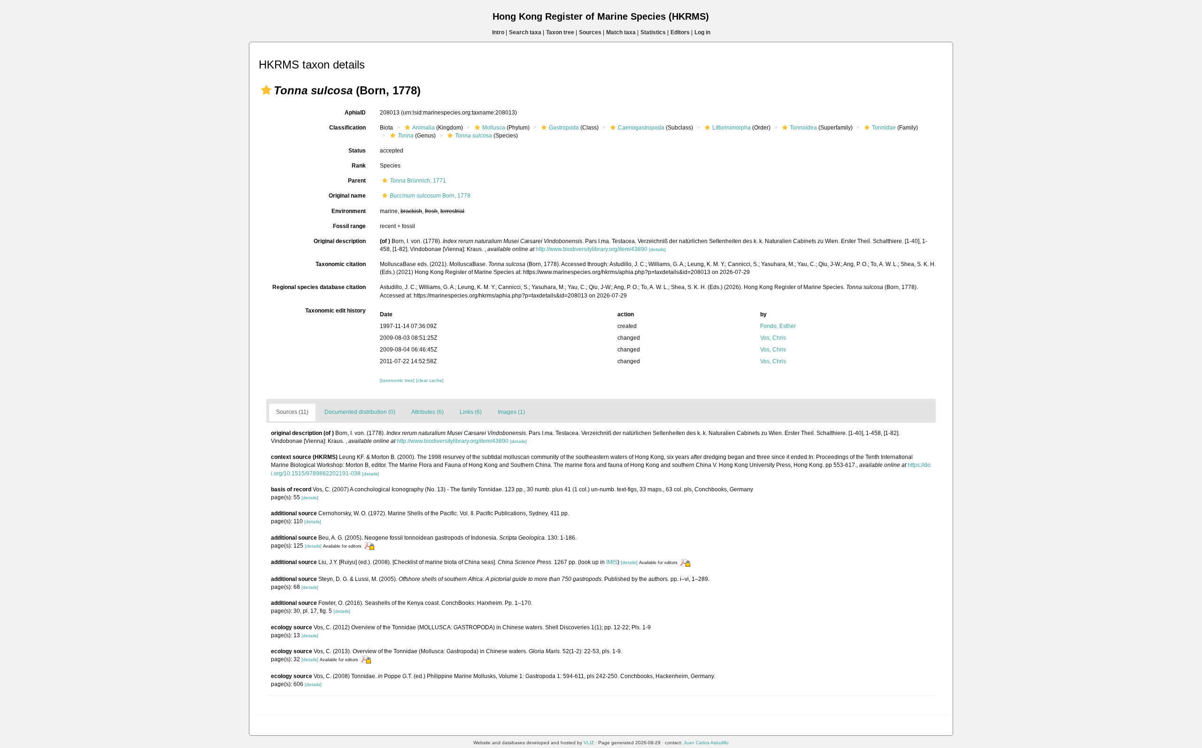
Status (357, 150)
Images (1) (511, 412)
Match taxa (621, 32)
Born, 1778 (430, 195)
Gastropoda (564, 127)
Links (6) (471, 412)
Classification (347, 127)
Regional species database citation (319, 287)
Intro (498, 32)
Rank (359, 165)
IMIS (611, 562)
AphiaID (355, 112)
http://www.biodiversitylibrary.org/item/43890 (591, 249)
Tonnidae (884, 127)
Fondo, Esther (778, 326)
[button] (266, 90)
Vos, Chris (773, 338)
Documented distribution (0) (359, 412)
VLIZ (589, 742)
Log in (702, 32)
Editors (680, 32)
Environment (348, 211)
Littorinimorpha (731, 127)
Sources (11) (292, 412)
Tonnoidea (803, 127)
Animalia (423, 127)
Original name (347, 195)
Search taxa (525, 32)
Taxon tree (560, 32)
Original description (340, 241)
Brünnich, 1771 (418, 180)
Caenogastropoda (641, 127)
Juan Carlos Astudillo (706, 742)
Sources (590, 32)
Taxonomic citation (341, 264)
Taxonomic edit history (335, 310)
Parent (357, 180)
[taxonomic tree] (398, 380)
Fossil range (349, 226)
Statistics (653, 32)
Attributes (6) (427, 412)
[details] (657, 249)
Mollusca (493, 127)
